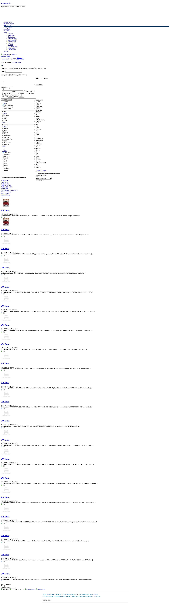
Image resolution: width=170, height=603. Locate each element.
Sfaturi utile (11, 35)
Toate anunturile (8, 105)
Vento (37, 166)
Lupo (37, 137)
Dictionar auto (12, 49)
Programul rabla (5, 195)
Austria (6, 158)
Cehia (6, 170)
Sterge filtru (39, 106)
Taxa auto (10, 43)
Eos (37, 124)
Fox (37, 126)
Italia (5, 163)
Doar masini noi (30, 91)
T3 (37, 151)
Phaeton (38, 145)
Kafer (37, 134)
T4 (37, 153)
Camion (38, 101)
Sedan (6, 128)
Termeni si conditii (48, 596)
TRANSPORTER (41, 163)
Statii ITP (10, 45)
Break (6, 130)
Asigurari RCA (12, 40)
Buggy (38, 116)
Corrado (38, 121)
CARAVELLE (40, 119)
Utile (5, 32)
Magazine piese (12, 38)
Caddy (38, 118)
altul (5, 120)
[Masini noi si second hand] (1, 54)
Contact (97, 596)
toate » (4, 122)
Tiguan (38, 158)
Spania (6, 165)
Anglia (6, 167)
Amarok (38, 111)
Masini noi (7, 30)
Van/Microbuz (8, 139)
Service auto (83, 594)
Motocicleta (39, 100)
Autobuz (38, 103)
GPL (5, 118)
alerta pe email (17, 62)
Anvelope (7, 29)
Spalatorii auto (12, 41)
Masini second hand (6, 59)
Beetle (37, 113)
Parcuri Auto (7, 25)
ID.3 (37, 131)
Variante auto (4, 188)
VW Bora (5, 210)
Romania (6, 154)
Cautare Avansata (41, 170)
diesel (5, 117)
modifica (4, 103)
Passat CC (39, 143)
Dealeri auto (11, 37)
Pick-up (6, 144)
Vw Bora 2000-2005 (6, 187)
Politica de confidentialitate (62, 596)
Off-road (6, 137)
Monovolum (7, 143)
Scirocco (38, 148)
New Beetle (39, 140)
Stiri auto (10, 33)
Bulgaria (6, 160)
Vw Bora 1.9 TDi (6, 185)
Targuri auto (11, 48)
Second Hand (8, 22)
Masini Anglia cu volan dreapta (9, 190)
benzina (6, 115)
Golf (37, 127)
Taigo (37, 156)
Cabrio (6, 132)
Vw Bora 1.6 (4, 180)
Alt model (39, 167)
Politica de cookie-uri (78, 596)
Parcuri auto (66, 594)
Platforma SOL (89, 596)
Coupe (6, 134)
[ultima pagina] (40, 589)
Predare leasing (8, 107)
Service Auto (8, 27)
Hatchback (7, 135)
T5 (37, 155)
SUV (5, 141)
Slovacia (6, 161)
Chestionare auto (12, 46)
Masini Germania (9, 23)
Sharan (38, 150)
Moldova (6, 168)
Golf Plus (38, 129)
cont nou (14, 54)
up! (37, 164)
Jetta (37, 132)
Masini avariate (5, 193)
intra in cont (5, 54)
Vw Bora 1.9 (4, 182)
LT (37, 135)
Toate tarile (7, 152)
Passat (37, 142)
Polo (37, 147)
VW (14, 59)
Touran (38, 161)
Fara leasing (7, 108)
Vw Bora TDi (5, 184)
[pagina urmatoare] (30, 589)
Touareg (38, 159)
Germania (7, 156)
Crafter (38, 123)
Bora (20, 58)
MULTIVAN (39, 139)
